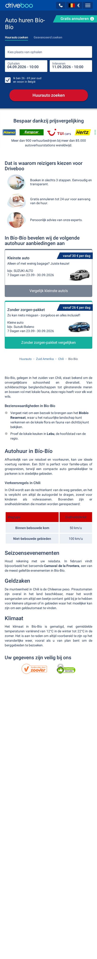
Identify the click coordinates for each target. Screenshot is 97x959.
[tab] (16, 36)
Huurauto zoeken (48, 95)
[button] (60, 5)
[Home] (19, 5)
